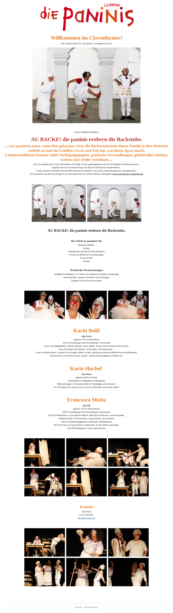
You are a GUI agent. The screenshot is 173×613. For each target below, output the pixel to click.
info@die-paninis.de (86, 518)
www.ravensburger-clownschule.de (127, 174)
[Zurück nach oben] (168, 608)
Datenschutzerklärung (91, 607)
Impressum (78, 607)
